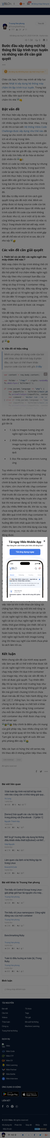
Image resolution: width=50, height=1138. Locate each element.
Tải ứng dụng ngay (25, 552)
